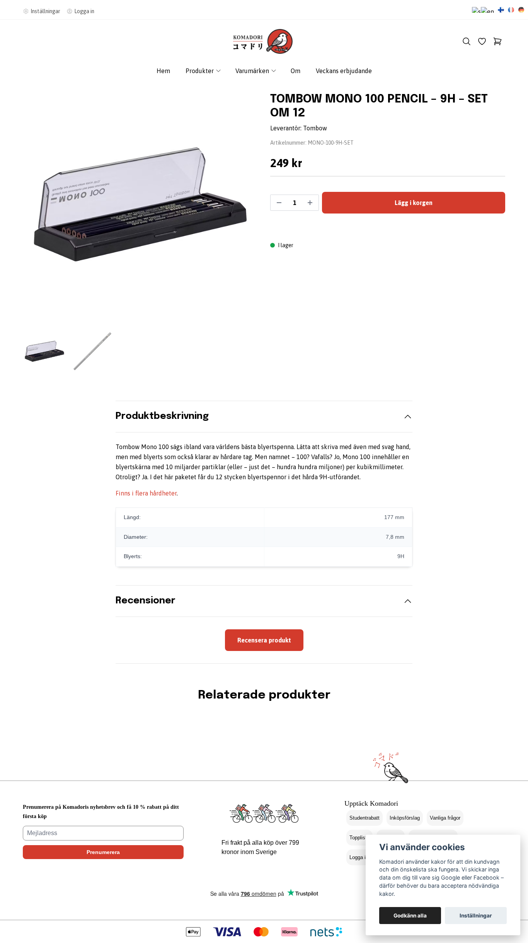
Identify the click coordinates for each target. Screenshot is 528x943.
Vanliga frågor (445, 818)
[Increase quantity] (310, 202)
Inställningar (476, 915)
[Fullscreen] (140, 204)
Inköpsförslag (405, 818)
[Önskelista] (482, 41)
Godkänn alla (410, 915)
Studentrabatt (364, 818)
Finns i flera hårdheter (146, 493)
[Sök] (466, 41)
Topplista (359, 837)
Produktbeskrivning (162, 416)
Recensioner (145, 601)
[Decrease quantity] (279, 202)
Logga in (358, 857)
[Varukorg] (497, 41)
